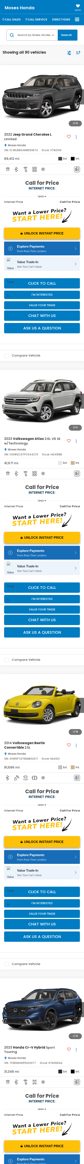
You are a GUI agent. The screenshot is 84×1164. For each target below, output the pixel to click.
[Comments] (77, 169)
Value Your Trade (42, 305)
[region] (42, 202)
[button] (79, 96)
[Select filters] (69, 52)
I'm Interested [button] (42, 295)
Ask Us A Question (42, 328)
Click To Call (42, 283)
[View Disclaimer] (43, 169)
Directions (61, 19)
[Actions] (76, 137)
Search (66, 35)
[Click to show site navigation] (77, 19)
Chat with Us (42, 315)
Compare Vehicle (26, 356)
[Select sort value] (77, 52)
